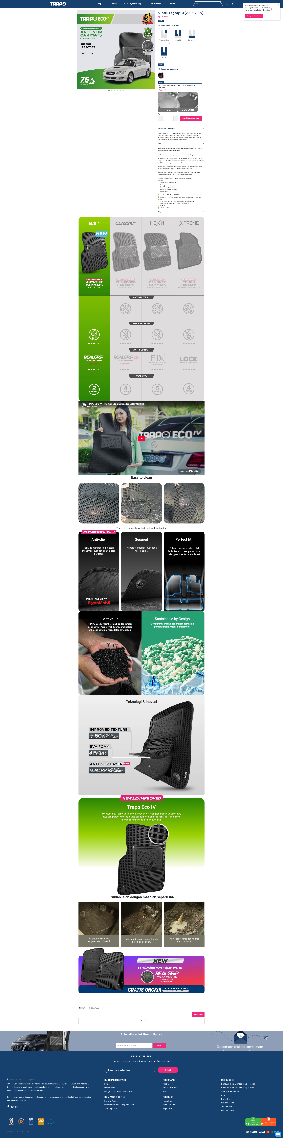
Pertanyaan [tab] (94, 1008)
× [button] (278, 4)
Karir (165, 1092)
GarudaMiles (155, 4)
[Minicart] (231, 4)
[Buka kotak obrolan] (278, 1134)
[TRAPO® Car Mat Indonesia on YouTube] (12, 1106)
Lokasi (114, 4)
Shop (99, 4)
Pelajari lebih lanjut (254, 16)
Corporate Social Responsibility (119, 1105)
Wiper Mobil (168, 1109)
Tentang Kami (110, 1109)
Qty (159, 114)
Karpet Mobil (169, 1101)
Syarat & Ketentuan (230, 1092)
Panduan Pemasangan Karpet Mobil (238, 1084)
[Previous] (81, 50)
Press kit (225, 1099)
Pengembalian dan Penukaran (118, 1092)
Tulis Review (198, 1014)
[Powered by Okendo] (88, 1015)
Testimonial (226, 1107)
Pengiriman (109, 1088)
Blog (223, 1095)
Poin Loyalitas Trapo (133, 4)
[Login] (226, 4)
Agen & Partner (170, 1088)
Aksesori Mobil (170, 1105)
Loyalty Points (111, 1101)
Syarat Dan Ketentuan (166, 128)
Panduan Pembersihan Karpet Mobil (238, 1088)
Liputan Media (227, 1103)
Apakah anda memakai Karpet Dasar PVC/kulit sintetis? (176, 87)
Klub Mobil (168, 1084)
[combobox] (208, 3)
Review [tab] (81, 1008)
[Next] (151, 50)
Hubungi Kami (227, 1110)
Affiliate (171, 4)
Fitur (159, 144)
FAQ (159, 212)
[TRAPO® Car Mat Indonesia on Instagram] (16, 1106)
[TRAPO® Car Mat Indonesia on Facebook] (8, 1106)
